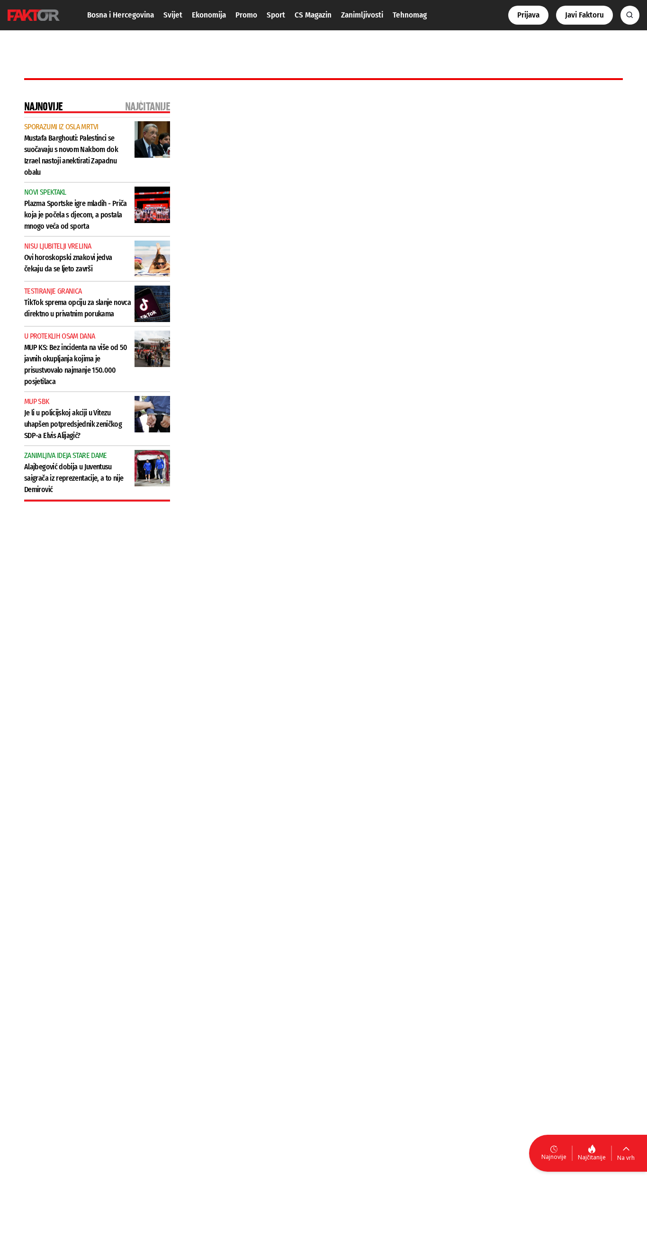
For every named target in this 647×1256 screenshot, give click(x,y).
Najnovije (553, 1157)
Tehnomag (410, 15)
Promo (246, 15)
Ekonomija (209, 15)
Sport (276, 15)
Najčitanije (592, 1157)
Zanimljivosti (362, 15)
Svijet (172, 15)
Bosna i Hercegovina (120, 15)
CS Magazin (313, 15)
